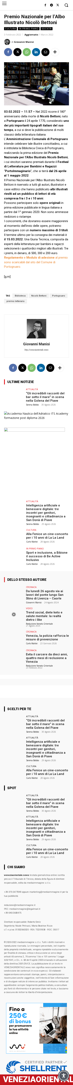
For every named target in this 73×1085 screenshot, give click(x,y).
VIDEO (29, 608)
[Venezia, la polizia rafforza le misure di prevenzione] (14, 637)
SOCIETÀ (47, 28)
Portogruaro (58, 295)
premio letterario (15, 301)
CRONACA (31, 587)
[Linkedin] (36, 52)
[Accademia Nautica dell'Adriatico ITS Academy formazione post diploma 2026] (36, 418)
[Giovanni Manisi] (7, 42)
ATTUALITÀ (32, 389)
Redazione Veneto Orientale (39, 623)
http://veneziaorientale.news (36, 350)
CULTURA (10, 28)
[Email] (45, 52)
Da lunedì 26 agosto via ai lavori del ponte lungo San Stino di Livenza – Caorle (44, 594)
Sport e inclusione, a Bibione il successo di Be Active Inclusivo (47, 556)
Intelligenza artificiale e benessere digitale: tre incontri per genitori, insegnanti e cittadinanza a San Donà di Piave (45, 513)
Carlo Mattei (32, 541)
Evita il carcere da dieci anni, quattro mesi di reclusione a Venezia (47, 658)
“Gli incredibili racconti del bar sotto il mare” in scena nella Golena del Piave (45, 397)
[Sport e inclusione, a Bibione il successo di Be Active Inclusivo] (14, 554)
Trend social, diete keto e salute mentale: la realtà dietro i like (44, 616)
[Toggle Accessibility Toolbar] (63, 1075)
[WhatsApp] (27, 52)
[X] (58, 5)
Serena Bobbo (32, 404)
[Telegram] (51, 5)
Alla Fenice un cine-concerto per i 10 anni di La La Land (47, 535)
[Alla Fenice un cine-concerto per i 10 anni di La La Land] (14, 536)
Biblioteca (20, 295)
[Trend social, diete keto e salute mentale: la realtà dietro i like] (14, 614)
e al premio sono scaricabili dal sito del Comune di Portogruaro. (36, 262)
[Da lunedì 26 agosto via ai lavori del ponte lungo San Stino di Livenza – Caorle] (14, 593)
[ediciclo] (34, 430)
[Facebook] (45, 5)
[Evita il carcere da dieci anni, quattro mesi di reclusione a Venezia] (14, 656)
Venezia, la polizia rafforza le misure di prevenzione (47, 637)
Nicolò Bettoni (38, 295)
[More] (55, 52)
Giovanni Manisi (24, 41)
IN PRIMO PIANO (29, 28)
